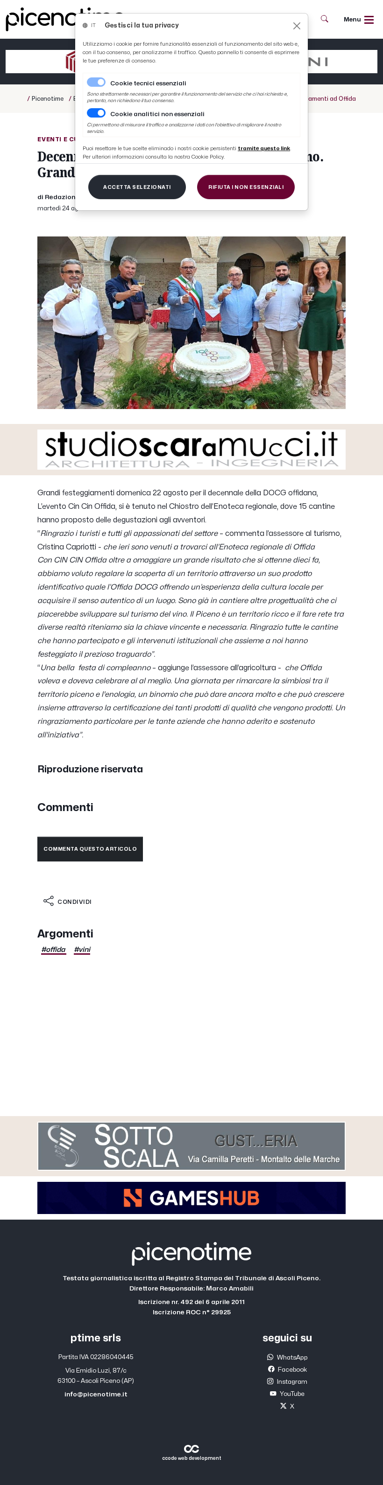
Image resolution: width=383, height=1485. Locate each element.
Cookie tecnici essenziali (148, 83)
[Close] (297, 26)
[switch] (96, 113)
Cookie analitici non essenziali (157, 114)
